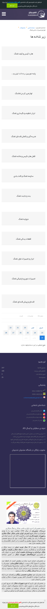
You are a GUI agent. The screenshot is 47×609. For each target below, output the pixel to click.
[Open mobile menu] (4, 14)
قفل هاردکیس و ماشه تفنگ (23, 156)
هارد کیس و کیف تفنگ (23, 53)
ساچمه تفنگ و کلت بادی (23, 176)
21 (18, 327)
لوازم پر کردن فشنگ (23, 93)
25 (28, 332)
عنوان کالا (40, 315)
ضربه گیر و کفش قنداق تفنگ (23, 136)
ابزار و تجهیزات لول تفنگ (23, 258)
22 (10, 327)
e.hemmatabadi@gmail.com (33, 397)
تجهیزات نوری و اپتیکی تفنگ (23, 278)
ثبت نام (13, 605)
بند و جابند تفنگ (24, 196)
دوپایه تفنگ (23, 219)
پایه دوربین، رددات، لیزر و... (23, 73)
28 (6, 332)
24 (35, 332)
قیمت (21, 315)
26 (20, 332)
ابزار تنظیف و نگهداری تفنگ (23, 113)
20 (25, 327)
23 (42, 332)
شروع (41, 327)
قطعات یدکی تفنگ (23, 239)
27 (13, 332)
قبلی (32, 327)
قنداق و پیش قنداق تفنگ (23, 301)
